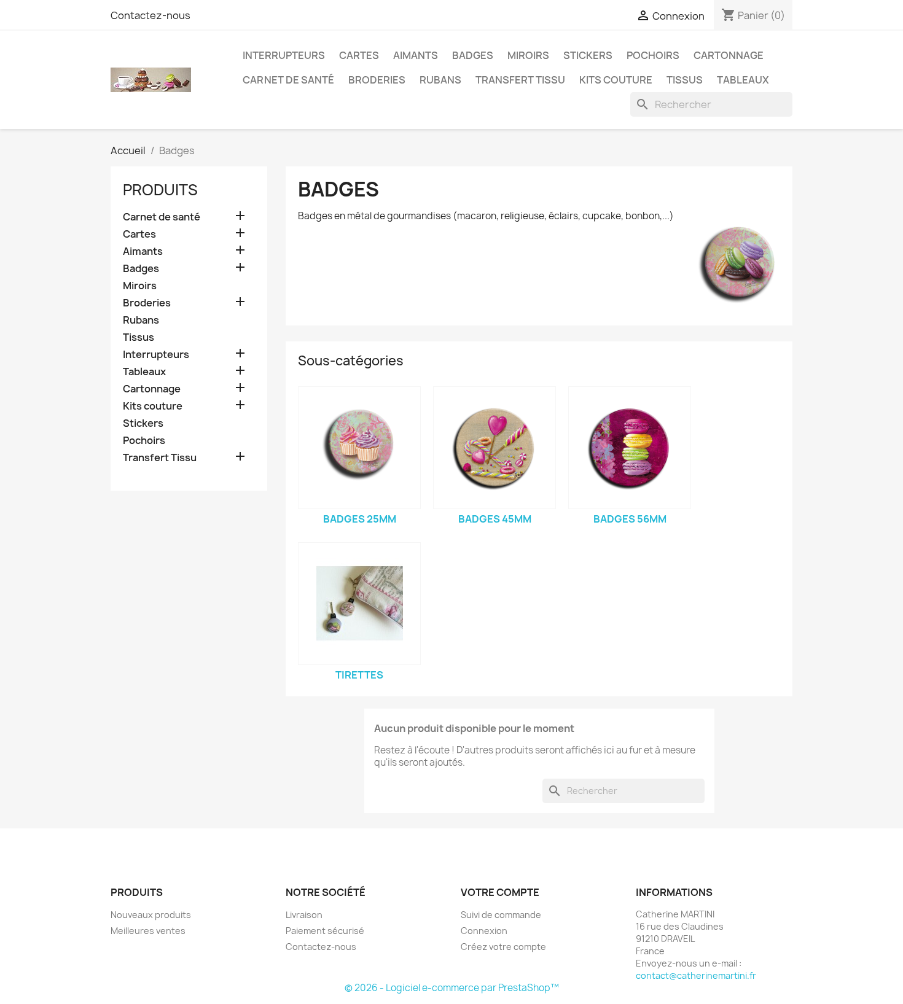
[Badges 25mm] (359, 447)
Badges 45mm (494, 519)
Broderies (376, 80)
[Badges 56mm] (629, 447)
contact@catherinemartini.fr (696, 975)
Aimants (415, 55)
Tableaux (743, 80)
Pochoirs (653, 55)
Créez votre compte (503, 946)
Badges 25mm (359, 519)
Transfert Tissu (520, 80)
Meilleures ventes (148, 930)
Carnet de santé (288, 80)
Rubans (440, 80)
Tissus (684, 80)
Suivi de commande (501, 914)
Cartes (359, 55)
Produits (160, 189)
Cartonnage (729, 55)
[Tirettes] (359, 603)
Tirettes (359, 675)
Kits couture (615, 80)
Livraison (304, 914)
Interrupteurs (284, 55)
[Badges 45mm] (494, 447)
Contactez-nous (150, 15)
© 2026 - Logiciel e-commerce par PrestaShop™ (452, 987)
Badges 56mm (629, 519)
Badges (472, 55)
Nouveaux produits (151, 914)
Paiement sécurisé (325, 930)
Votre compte (500, 892)
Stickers (587, 55)
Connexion (484, 930)
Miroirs (528, 55)
